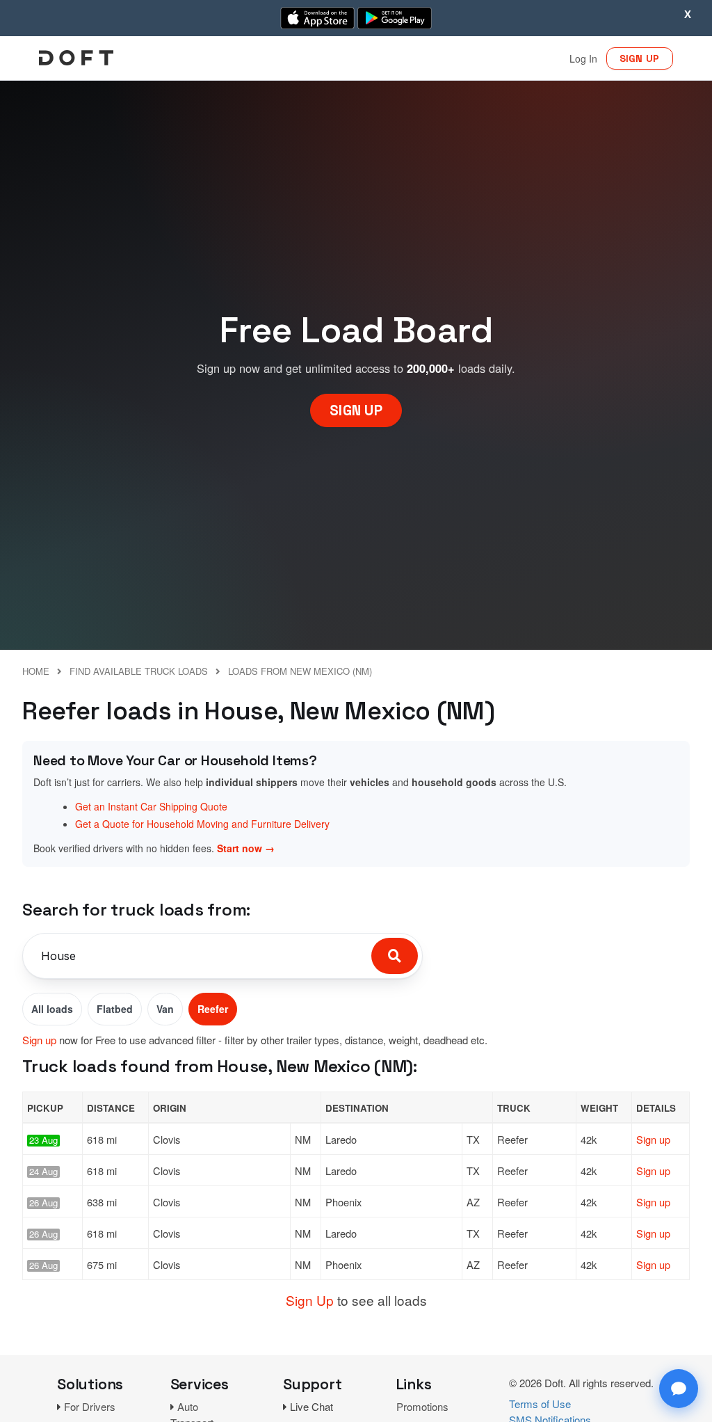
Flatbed (115, 1009)
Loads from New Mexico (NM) (300, 671)
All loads (52, 1009)
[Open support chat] (678, 1388)
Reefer (212, 1009)
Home (35, 671)
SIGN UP (640, 58)
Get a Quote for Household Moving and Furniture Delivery (202, 824)
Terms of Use (540, 1403)
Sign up (39, 1039)
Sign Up (310, 1300)
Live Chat (311, 1406)
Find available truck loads (139, 671)
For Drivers (89, 1406)
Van (165, 1009)
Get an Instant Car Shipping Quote (151, 806)
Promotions (422, 1406)
